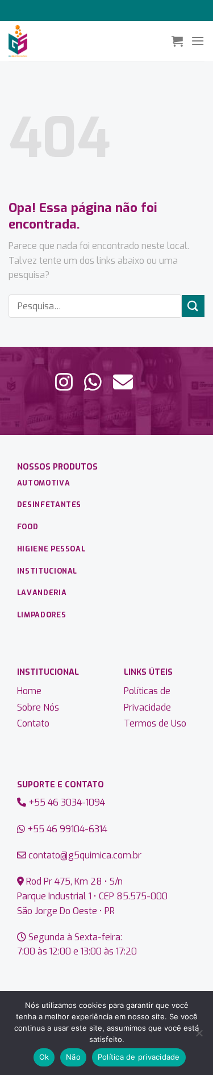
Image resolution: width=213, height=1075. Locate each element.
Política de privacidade (139, 1056)
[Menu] (197, 41)
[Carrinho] (177, 40)
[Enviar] (193, 306)
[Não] (198, 1036)
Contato (33, 723)
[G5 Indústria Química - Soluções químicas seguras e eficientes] (86, 41)
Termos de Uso (155, 723)
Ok (44, 1056)
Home (29, 691)
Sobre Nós (38, 707)
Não (73, 1056)
